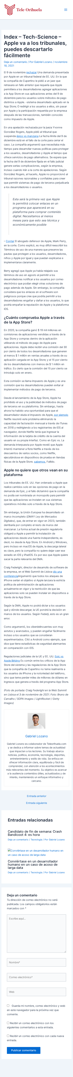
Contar (10, 241)
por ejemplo (61, 414)
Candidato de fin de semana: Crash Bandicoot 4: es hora (35, 833)
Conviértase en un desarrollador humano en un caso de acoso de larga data (33, 864)
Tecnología (36, 839)
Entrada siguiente (36, 803)
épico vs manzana (27, 136)
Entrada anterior (36, 796)
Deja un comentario (15, 62)
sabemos (39, 461)
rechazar (31, 72)
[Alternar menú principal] (65, 9)
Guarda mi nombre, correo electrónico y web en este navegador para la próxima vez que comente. (36, 1010)
